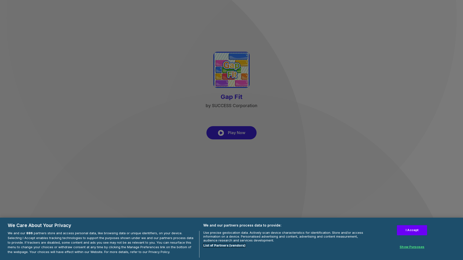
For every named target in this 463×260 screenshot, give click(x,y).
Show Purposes (412, 247)
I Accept (412, 230)
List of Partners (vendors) (224, 245)
